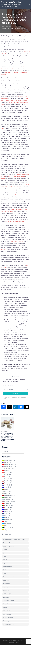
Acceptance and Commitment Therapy (14, 539)
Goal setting (6, 570)
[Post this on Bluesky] (20, 407)
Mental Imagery (7, 593)
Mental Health (7, 590)
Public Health (7, 611)
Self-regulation (7, 614)
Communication (7, 553)
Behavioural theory (8, 546)
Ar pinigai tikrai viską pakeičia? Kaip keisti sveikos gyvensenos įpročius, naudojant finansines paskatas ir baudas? (7, 437)
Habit (4, 573)
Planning (5, 607)
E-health (5, 560)
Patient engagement (8, 600)
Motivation (6, 597)
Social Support (7, 621)
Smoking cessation (20, 28)
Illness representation (9, 577)
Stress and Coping (8, 624)
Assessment (6, 543)
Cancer (5, 549)
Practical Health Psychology (11, 2)
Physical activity (7, 604)
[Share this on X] (9, 407)
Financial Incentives (8, 28)
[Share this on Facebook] (3, 407)
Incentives (6, 580)
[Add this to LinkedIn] (15, 407)
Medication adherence (9, 587)
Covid (4, 556)
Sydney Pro (19, 642)
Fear (4, 563)
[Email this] (26, 407)
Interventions (6, 583)
